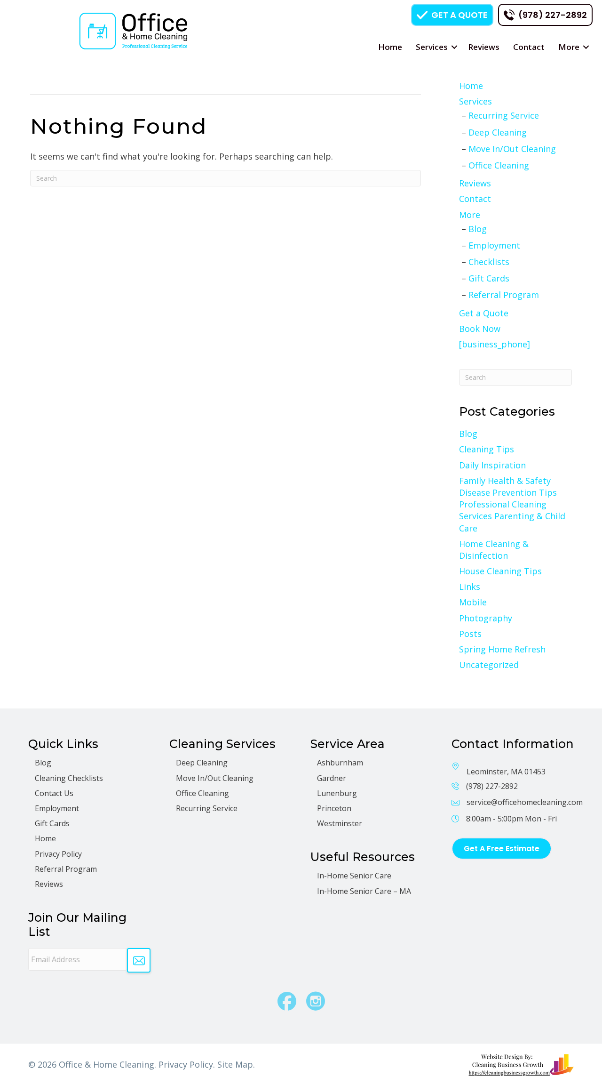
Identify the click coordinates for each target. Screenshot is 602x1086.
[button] (454, 46)
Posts (470, 633)
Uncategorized (489, 664)
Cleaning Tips (486, 449)
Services (432, 46)
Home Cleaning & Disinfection (494, 549)
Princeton (334, 808)
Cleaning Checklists (69, 778)
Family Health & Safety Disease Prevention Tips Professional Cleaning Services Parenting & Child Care (512, 504)
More (568, 46)
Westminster (339, 823)
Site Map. (236, 1064)
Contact (529, 46)
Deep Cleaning (497, 132)
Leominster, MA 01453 (506, 771)
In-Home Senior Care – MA (364, 891)
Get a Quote (483, 313)
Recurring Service (503, 115)
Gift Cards (488, 278)
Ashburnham (340, 762)
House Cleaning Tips (500, 571)
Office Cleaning (498, 165)
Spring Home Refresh (502, 649)
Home (390, 46)
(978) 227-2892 (492, 786)
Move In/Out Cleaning (512, 148)
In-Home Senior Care (354, 875)
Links (469, 586)
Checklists (488, 261)
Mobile (473, 602)
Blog (477, 228)
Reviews (483, 46)
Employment (494, 245)
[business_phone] (494, 344)
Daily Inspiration (492, 465)
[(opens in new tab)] (521, 1064)
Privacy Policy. (186, 1064)
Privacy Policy (58, 854)
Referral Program (503, 294)
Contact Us (54, 793)
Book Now (479, 328)
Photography (485, 618)
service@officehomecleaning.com (525, 802)
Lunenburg (337, 793)
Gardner (331, 778)
